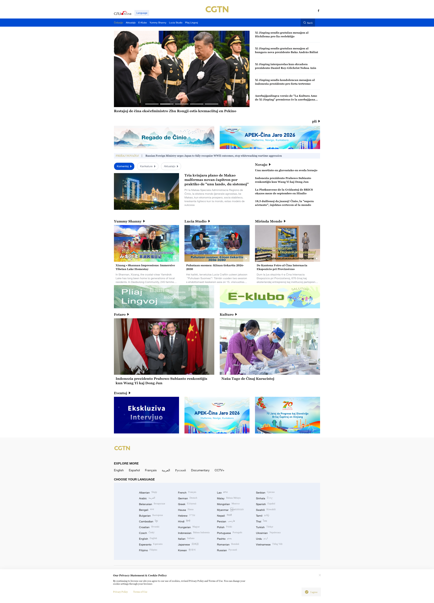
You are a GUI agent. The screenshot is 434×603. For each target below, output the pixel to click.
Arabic (147, 498)
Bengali (146, 510)
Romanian (228, 544)
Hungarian (189, 527)
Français (151, 470)
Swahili (266, 510)
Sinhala (264, 498)
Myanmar (230, 510)
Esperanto (151, 544)
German (187, 498)
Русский (180, 470)
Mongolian (228, 504)
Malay (229, 498)
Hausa (185, 510)
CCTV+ (219, 470)
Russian (227, 550)
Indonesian (194, 533)
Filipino (148, 550)
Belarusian (152, 504)
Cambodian (148, 521)
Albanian (148, 492)
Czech (146, 533)
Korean (187, 550)
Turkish (264, 527)
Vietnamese (269, 544)
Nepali (224, 515)
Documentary (200, 470)
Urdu (262, 538)
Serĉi (310, 22)
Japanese (188, 544)
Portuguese (229, 533)
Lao (222, 492)
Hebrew (186, 515)
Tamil (262, 515)
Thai (261, 521)
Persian (226, 521)
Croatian (149, 527)
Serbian (265, 492)
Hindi (184, 521)
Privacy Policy (120, 591)
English (119, 470)
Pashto (224, 538)
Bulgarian (151, 515)
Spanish (265, 504)
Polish (224, 527)
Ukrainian (268, 533)
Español (134, 470)
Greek (187, 504)
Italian (186, 538)
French (187, 492)
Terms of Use (140, 591)
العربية (166, 470)
